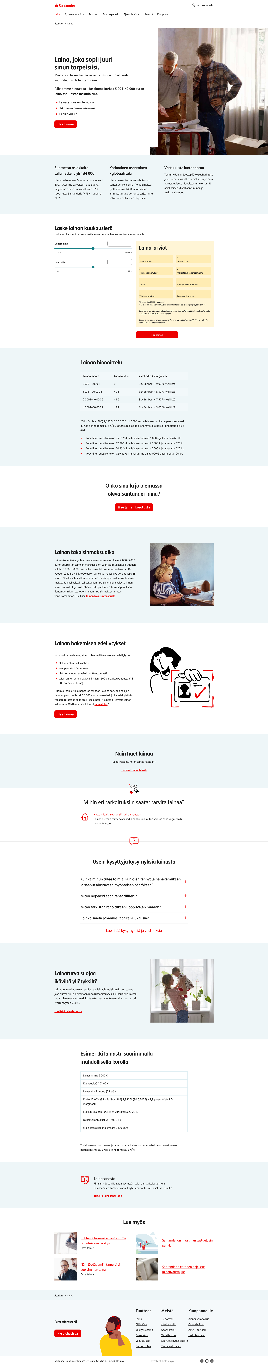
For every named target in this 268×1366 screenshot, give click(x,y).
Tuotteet (93, 14)
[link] (57, 5)
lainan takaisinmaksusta (100, 596)
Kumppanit (163, 14)
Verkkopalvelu (205, 5)
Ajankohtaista (131, 14)
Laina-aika (59, 262)
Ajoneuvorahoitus (74, 14)
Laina (57, 14)
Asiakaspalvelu (111, 14)
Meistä (149, 14)
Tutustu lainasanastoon (108, 1196)
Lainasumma (61, 243)
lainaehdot (100, 704)
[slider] (93, 248)
